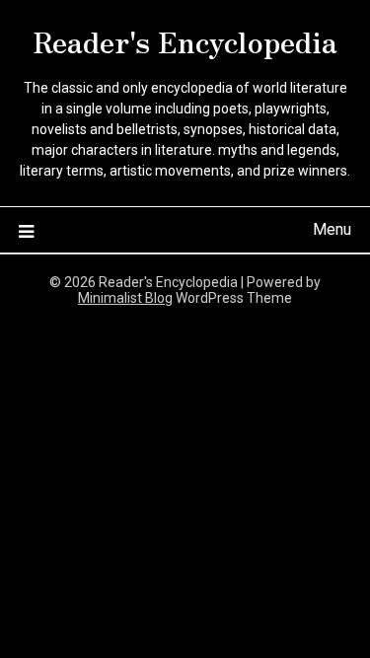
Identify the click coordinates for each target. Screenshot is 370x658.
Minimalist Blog (125, 298)
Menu (332, 229)
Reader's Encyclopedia (185, 40)
